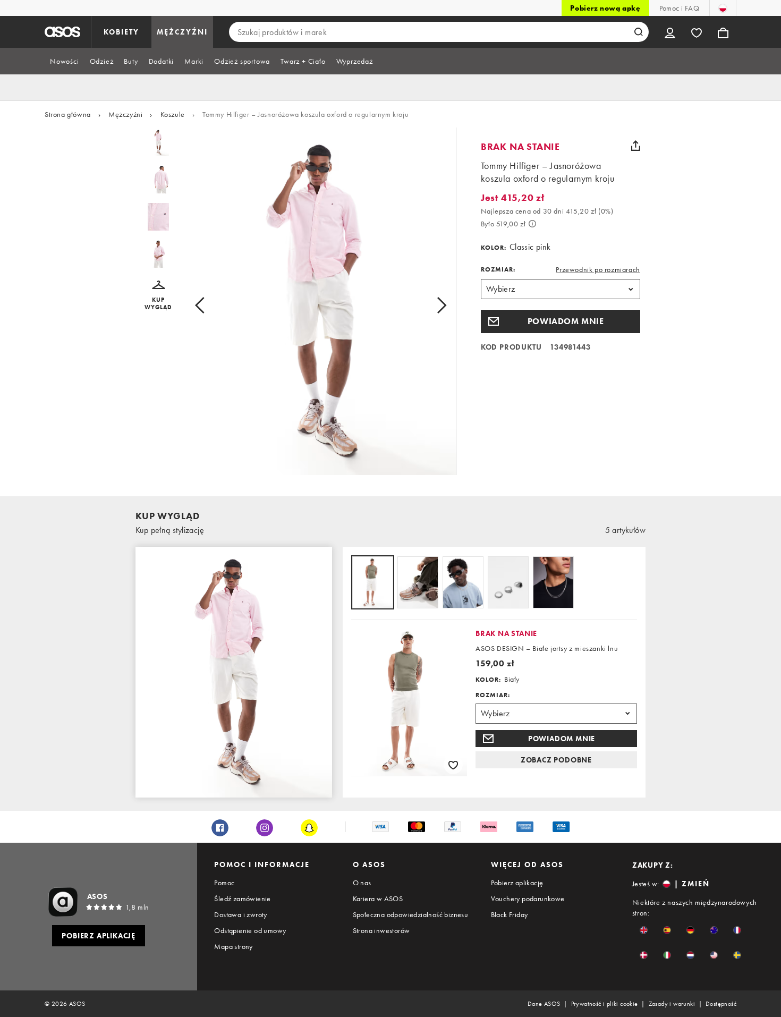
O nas (362, 882)
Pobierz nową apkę (605, 8)
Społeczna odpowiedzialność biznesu (411, 914)
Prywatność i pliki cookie (604, 1003)
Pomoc (224, 882)
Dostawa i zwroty (240, 914)
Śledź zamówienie (242, 898)
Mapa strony (233, 946)
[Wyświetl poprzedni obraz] (211, 305)
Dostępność (721, 1003)
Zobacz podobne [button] (556, 760)
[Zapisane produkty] (696, 32)
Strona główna (68, 114)
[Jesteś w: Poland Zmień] (723, 8)
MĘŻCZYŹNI (182, 32)
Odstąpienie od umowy (250, 930)
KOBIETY (121, 32)
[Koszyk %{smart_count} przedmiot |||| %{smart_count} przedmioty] (723, 32)
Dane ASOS (544, 1003)
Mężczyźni (125, 114)
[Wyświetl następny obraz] (429, 305)
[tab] (64, 61)
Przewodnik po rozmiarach (598, 269)
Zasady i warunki (672, 1003)
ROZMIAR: (498, 269)
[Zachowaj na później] (453, 764)
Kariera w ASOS (378, 898)
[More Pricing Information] (532, 224)
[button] (158, 296)
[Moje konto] (670, 32)
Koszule (172, 114)
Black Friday (509, 914)
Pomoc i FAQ (679, 8)
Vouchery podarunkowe (528, 898)
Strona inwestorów (381, 930)
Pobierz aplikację (517, 882)
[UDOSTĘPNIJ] (636, 145)
